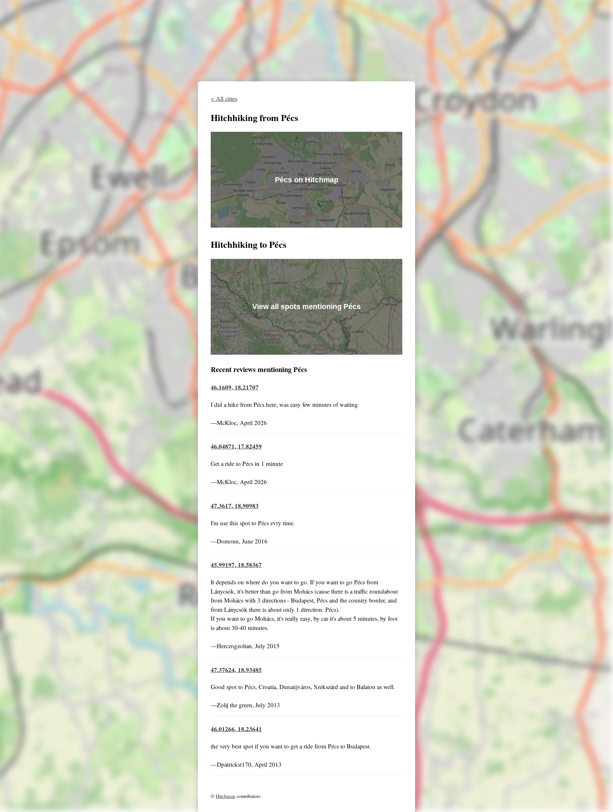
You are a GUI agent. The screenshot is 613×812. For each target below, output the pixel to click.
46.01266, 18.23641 (236, 729)
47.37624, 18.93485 (236, 669)
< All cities (224, 98)
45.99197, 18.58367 (236, 564)
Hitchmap (225, 796)
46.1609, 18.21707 (235, 387)
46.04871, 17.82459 (236, 446)
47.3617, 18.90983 (235, 505)
